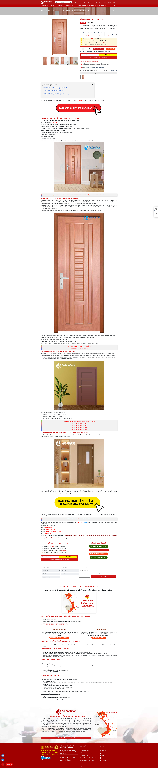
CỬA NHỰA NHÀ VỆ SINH (64, 10)
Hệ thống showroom (88, 2)
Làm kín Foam (83, 573)
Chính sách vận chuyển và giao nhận (88, 757)
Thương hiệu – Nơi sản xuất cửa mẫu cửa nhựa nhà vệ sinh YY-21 (58, 89)
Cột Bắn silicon (101, 573)
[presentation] (41, 61)
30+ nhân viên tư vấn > (100, 67)
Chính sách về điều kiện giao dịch (87, 760)
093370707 (98, 194)
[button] (3, 756)
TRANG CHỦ (44, 10)
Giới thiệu (95, 2)
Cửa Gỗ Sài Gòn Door (50, 529)
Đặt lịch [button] (156, 210)
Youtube (104, 753)
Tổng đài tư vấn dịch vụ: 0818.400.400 (66, 737)
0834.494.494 (111, 48)
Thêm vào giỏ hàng (98, 48)
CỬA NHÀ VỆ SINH (52, 10)
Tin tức (100, 2)
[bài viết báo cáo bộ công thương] (50, 758)
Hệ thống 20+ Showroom (90, 67)
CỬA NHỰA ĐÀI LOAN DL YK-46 (79, 427)
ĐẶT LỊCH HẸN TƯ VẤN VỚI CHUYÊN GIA (98, 553)
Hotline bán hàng (79, 2)
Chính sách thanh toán (85, 750)
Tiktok (103, 755)
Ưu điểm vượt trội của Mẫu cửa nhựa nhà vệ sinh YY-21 (55, 92)
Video (105, 2)
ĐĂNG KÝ (107, 54)
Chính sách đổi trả (84, 755)
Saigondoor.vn (54, 122)
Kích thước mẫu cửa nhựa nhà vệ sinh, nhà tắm (53, 93)
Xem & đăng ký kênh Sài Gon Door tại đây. (54, 531)
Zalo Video (104, 760)
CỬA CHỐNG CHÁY (70, 5)
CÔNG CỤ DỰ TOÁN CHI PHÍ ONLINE (98, 557)
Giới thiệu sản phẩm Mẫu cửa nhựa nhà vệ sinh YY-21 (55, 87)
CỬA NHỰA (44, 5)
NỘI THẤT (102, 5)
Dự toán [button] (156, 214)
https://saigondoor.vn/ (49, 533)
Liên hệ (109, 2)
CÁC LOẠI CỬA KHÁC (82, 5)
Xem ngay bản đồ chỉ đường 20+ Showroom (59, 637)
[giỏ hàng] (114, 6)
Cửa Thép (60, 5)
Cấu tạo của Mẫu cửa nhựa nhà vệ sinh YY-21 (54, 90)
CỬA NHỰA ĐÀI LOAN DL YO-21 (79, 429)
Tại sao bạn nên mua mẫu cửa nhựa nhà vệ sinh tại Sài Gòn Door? (57, 94)
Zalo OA (104, 758)
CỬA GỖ (52, 5)
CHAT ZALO (103, 194)
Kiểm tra (103, 576)
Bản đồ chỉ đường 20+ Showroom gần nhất (98, 546)
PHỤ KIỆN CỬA (93, 5)
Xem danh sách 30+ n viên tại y (98, 637)
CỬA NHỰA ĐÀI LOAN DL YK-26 (79, 425)
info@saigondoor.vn (48, 527)
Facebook (104, 750)
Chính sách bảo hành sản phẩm (87, 752)
